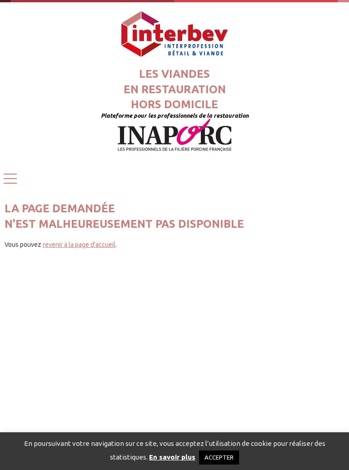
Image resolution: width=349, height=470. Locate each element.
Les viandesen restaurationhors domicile (175, 89)
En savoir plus (172, 457)
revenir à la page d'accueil (79, 244)
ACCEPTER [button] (219, 457)
